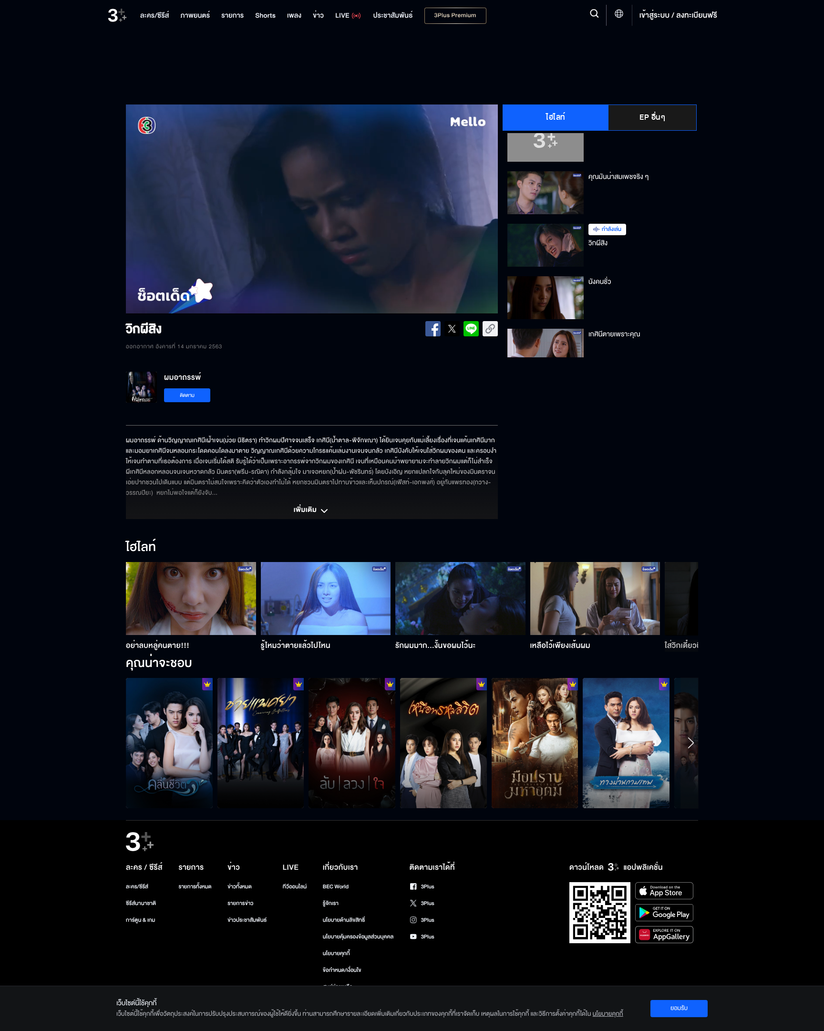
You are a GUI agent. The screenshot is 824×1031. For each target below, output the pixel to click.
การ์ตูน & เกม (140, 920)
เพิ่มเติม (306, 510)
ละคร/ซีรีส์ (137, 886)
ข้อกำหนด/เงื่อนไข (342, 970)
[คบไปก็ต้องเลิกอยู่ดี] (352, 743)
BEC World (336, 886)
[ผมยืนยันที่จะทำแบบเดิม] (260, 743)
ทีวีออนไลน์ (295, 886)
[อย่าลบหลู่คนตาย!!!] (191, 598)
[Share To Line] (471, 328)
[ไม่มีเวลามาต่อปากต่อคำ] (169, 743)
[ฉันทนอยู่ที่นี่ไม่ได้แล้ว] (443, 743)
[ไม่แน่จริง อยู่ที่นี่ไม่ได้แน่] (535, 743)
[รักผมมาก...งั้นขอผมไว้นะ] (460, 598)
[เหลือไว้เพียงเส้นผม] (595, 598)
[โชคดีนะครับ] (626, 743)
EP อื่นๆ (652, 117)
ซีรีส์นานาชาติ (141, 903)
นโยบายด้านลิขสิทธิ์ (344, 920)
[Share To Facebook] (433, 328)
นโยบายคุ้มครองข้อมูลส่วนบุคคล (358, 936)
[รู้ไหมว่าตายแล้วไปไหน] (326, 598)
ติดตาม (187, 395)
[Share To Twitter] (452, 328)
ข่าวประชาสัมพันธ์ (247, 920)
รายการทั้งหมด (194, 886)
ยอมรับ (679, 1008)
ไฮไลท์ (556, 117)
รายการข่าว (240, 903)
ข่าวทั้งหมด (239, 886)
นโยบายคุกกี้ (336, 953)
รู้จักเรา (331, 903)
